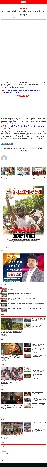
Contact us (4, 458)
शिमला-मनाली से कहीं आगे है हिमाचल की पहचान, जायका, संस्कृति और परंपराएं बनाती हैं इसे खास (39, 325)
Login (3, 460)
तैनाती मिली (33, 148)
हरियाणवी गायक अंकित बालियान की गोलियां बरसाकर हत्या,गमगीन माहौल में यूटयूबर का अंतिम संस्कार (39, 429)
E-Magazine (4, 455)
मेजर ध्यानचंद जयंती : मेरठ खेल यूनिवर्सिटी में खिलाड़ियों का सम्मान (7, 176)
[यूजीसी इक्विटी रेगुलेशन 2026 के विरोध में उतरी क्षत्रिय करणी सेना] (23, 171)
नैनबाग (40, 148)
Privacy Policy (4, 449)
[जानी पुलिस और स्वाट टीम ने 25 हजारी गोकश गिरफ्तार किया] (27, 424)
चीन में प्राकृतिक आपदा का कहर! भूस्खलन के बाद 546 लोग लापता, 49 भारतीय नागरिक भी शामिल (26, 308)
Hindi (4, 250)
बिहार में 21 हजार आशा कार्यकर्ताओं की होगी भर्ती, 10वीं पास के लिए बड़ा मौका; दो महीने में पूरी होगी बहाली (11, 382)
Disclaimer (4, 451)
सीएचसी (24, 150)
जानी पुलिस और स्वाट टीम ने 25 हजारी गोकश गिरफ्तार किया (39, 423)
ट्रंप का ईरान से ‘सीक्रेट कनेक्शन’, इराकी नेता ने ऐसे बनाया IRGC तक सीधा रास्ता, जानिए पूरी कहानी (11, 407)
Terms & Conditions (5, 453)
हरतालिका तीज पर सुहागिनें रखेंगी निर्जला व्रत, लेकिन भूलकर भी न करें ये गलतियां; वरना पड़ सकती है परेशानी (12, 357)
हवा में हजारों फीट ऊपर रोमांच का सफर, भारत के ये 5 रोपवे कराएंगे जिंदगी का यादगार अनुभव (39, 319)
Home (3, 446)
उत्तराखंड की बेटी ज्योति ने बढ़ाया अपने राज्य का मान (16, 148)
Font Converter (5, 457)
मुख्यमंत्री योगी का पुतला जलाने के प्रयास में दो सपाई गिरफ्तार (12, 436)
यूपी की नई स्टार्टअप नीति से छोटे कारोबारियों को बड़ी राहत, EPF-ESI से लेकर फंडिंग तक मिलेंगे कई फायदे (38, 394)
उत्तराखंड (22, 8)
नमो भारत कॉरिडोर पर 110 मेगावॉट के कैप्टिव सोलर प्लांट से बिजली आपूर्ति (39, 176)
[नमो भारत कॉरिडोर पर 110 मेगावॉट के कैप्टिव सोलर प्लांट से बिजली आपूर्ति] (39, 171)
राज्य (25, 8)
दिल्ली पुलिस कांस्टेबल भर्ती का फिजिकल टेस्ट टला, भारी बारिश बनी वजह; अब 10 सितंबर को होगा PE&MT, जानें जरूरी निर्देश (38, 376)
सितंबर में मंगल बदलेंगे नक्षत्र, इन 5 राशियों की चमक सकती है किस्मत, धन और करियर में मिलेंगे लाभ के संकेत (39, 350)
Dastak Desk (17, 17)
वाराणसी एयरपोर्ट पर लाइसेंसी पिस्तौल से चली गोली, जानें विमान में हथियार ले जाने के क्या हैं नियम (39, 399)
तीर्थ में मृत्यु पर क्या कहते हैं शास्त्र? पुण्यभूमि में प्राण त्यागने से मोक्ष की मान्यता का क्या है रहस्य (38, 344)
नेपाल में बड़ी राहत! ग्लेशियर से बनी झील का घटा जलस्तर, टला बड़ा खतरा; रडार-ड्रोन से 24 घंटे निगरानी (27, 303)
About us (3, 448)
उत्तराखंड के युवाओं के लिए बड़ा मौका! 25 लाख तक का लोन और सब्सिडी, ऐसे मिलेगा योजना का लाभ (38, 405)
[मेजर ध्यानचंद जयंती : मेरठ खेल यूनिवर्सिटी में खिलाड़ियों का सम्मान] (8, 171)
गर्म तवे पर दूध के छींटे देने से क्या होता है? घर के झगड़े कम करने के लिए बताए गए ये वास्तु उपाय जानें (39, 355)
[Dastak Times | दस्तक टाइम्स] (23, 2)
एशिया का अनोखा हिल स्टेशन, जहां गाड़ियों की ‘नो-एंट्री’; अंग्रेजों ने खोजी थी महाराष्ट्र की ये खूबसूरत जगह (11, 333)
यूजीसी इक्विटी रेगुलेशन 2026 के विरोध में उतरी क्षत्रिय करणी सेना (23, 176)
